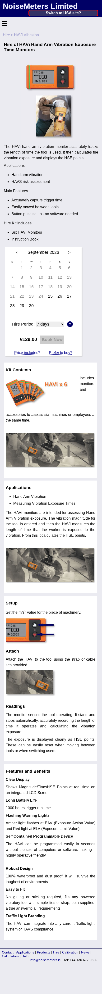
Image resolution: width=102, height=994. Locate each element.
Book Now (52, 339)
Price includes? (27, 353)
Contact (8, 952)
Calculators (10, 956)
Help (25, 956)
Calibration (70, 952)
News (85, 952)
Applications (25, 952)
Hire (6, 35)
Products (43, 952)
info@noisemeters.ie (45, 960)
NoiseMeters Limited (40, 6)
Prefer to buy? (60, 353)
